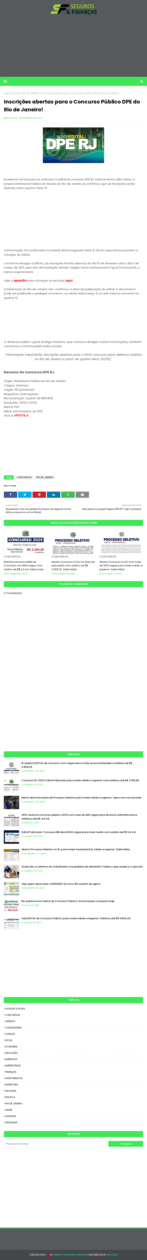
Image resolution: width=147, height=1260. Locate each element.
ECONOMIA (11, 1046)
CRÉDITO (10, 1021)
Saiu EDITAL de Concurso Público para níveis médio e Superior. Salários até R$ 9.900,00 (76, 918)
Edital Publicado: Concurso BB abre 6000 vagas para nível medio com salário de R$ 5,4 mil (78, 832)
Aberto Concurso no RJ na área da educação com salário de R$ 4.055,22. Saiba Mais (73, 565)
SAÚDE (8, 1109)
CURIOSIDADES (13, 1027)
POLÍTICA (10, 1097)
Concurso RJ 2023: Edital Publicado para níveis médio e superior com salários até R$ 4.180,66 (80, 780)
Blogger (112, 1254)
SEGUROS (10, 1116)
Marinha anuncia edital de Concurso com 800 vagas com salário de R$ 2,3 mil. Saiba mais (24, 565)
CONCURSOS (24, 477)
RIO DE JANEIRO (30, 93)
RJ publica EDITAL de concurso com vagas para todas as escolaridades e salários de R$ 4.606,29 (76, 765)
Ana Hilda (11, 117)
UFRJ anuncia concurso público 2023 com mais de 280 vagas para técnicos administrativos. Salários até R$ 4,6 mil (79, 817)
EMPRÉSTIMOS (13, 1065)
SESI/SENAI (11, 1122)
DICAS (8, 1040)
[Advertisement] (73, 46)
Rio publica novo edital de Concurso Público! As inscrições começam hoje (67, 901)
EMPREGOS (11, 1059)
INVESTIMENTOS (14, 1078)
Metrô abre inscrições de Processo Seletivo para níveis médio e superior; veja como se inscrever (81, 797)
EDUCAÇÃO (11, 1053)
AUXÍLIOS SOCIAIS (15, 1008)
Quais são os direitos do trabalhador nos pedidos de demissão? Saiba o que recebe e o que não (82, 866)
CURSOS (10, 1034)
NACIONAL (10, 1090)
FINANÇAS (10, 1072)
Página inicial (12, 93)
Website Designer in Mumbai (70, 1254)
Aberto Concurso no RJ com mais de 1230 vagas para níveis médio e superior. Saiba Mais (121, 565)
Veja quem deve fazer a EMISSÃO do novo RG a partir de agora (60, 884)
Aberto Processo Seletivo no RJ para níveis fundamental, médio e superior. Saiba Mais (75, 849)
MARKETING (11, 1084)
